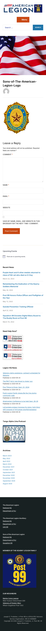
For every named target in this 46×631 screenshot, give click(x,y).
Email (6, 196)
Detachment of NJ (9, 540)
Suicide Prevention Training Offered (18, 307)
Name (6, 185)
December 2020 (9, 475)
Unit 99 (5, 527)
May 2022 (6, 458)
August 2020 (7, 484)
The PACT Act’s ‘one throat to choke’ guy (18, 381)
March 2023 (7, 456)
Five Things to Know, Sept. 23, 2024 (16, 387)
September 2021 (9, 472)
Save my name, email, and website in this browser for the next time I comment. (21, 222)
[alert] (23, 256)
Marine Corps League (10, 598)
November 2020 (9, 478)
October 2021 (8, 470)
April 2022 (6, 461)
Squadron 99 (7, 543)
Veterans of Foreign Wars (12, 603)
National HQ (7, 508)
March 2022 (7, 464)
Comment (8, 154)
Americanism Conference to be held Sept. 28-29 (20, 401)
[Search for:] (18, 27)
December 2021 (8, 467)
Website (6, 207)
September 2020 (9, 481)
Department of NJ (9, 511)
